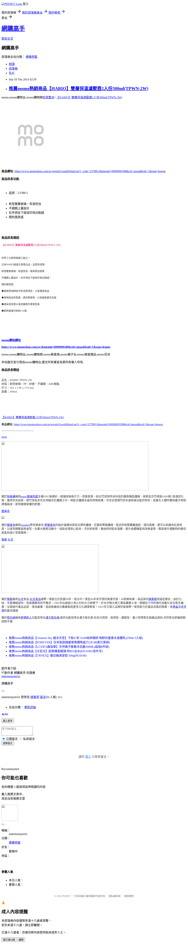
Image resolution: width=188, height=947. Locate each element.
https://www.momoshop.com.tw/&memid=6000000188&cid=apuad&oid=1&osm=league (55, 346)
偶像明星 (31, 56)
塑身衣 (5, 511)
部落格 (13, 68)
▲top (4, 713)
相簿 (12, 64)
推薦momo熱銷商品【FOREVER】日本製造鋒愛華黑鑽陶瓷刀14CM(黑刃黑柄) (59, 642)
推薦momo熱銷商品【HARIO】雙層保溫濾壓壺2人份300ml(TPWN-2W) (78, 88)
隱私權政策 (115, 896)
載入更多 (7, 721)
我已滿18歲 (9, 939)
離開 (21, 939)
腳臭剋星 (32, 496)
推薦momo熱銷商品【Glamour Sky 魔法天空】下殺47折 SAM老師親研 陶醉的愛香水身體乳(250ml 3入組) (76, 637)
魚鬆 (4, 539)
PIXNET (66, 896)
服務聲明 (129, 896)
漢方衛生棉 (52, 617)
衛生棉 (11, 617)
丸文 (10, 539)
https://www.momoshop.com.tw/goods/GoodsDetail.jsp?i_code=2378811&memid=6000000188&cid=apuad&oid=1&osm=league (90, 171)
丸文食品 (35, 599)
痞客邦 (34, 697)
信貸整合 (48, 97)
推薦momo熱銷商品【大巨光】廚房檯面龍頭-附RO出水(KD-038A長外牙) (56, 651)
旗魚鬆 (153, 599)
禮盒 (175, 606)
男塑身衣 (49, 524)
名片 (12, 73)
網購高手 (13, 28)
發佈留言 (7, 743)
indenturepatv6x (10, 676)
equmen (25, 524)
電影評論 (30, 707)
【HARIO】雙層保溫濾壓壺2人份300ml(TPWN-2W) (89, 97)
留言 (43, 697)
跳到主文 (7, 38)
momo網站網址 (11, 340)
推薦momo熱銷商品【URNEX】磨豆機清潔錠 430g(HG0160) (47, 655)
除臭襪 (11, 496)
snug (4, 436)
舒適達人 (26, 617)
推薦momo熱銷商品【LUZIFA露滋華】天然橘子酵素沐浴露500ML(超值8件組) (59, 646)
